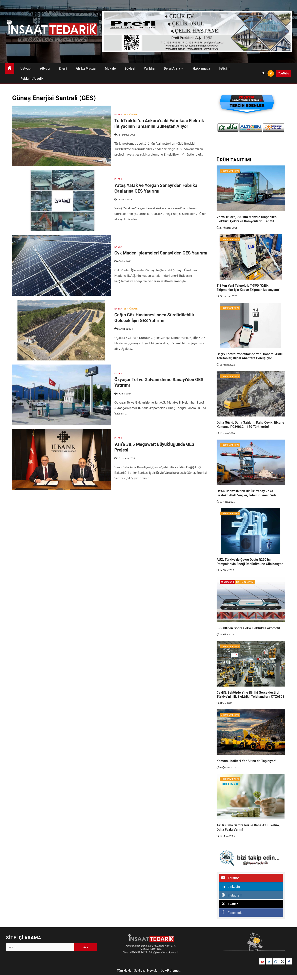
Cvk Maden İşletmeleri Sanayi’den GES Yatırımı (160, 252)
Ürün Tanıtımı (230, 170)
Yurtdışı (149, 68)
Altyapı (45, 68)
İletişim (224, 68)
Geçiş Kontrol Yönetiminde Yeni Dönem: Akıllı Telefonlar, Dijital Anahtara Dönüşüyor (249, 356)
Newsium (153, 970)
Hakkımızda (201, 68)
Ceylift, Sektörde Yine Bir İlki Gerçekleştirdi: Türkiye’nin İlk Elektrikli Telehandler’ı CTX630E (250, 695)
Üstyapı (25, 68)
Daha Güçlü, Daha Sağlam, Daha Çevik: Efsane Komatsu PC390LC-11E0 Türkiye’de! (250, 425)
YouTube (283, 73)
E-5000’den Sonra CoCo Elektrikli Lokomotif (248, 628)
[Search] (262, 73)
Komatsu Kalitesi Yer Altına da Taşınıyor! (246, 761)
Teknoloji (227, 582)
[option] (228, 127)
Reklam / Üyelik (31, 79)
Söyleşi (129, 68)
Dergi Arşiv (172, 68)
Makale (110, 68)
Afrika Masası (86, 68)
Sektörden (131, 114)
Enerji (63, 68)
